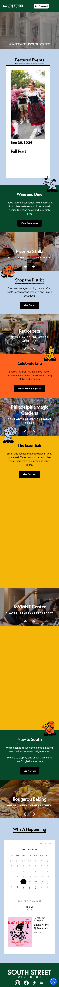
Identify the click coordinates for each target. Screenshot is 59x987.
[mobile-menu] (53, 6)
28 (35, 881)
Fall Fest (18, 151)
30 (47, 881)
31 (11, 887)
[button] (26, 266)
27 (29, 881)
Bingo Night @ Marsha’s (41, 926)
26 (23, 881)
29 (41, 881)
